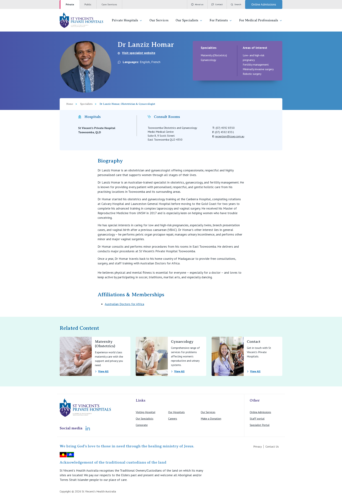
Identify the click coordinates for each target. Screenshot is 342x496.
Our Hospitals (176, 412)
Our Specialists (187, 20)
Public (87, 4)
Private (70, 4)
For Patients (219, 20)
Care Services (109, 4)
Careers (172, 418)
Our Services (159, 20)
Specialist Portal (260, 425)
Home (69, 104)
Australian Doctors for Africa (124, 304)
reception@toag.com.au (229, 136)
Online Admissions (260, 412)
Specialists (86, 104)
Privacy (257, 446)
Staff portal (257, 418)
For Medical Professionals (258, 20)
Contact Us (272, 446)
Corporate (142, 425)
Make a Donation (211, 418)
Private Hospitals (125, 20)
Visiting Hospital (145, 412)
